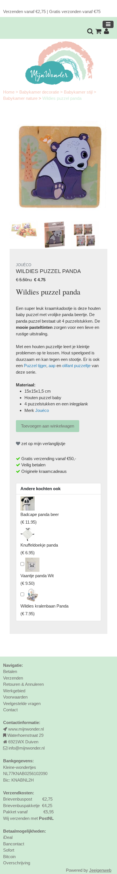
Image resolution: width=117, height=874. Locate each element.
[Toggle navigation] (108, 24)
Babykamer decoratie (39, 92)
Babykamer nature (21, 98)
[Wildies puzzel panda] (59, 170)
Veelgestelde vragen (22, 703)
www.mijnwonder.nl (26, 729)
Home (9, 92)
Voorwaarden (15, 697)
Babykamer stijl (79, 92)
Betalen (10, 671)
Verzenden (13, 678)
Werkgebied (14, 690)
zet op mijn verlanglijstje (42, 443)
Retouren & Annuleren (23, 684)
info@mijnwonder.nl (27, 748)
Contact (10, 709)
